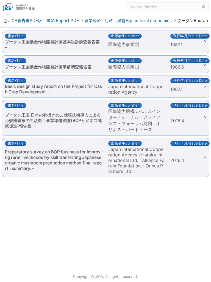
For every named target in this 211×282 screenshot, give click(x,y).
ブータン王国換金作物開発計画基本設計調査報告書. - (53, 44)
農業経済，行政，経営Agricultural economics (128, 20)
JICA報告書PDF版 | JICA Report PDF (43, 20)
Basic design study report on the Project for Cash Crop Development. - (53, 89)
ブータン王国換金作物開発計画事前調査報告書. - (50, 66)
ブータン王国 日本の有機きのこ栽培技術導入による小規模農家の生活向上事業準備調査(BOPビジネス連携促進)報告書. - (53, 120)
